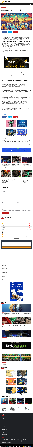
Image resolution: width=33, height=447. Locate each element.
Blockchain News (4, 268)
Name (3, 202)
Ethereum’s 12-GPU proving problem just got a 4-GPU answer (16, 179)
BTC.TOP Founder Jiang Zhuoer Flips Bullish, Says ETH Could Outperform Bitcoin (16, 313)
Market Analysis (4, 272)
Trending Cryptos (4, 7)
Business (3, 269)
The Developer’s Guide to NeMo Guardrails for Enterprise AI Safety (14, 350)
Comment (4, 191)
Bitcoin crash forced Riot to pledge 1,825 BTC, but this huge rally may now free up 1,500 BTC (16, 326)
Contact (3, 421)
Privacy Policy (4, 426)
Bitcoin (5, 138)
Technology (3, 276)
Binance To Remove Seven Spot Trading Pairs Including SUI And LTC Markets (27, 165)
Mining (3, 273)
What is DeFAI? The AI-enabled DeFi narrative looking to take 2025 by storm (9, 142)
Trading (3, 418)
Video (3, 279)
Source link (4, 114)
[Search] (30, 4)
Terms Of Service (4, 434)
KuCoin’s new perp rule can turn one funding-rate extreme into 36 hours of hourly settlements (26, 180)
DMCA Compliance (4, 431)
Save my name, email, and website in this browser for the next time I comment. (16, 210)
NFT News (3, 275)
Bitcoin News (13, 439)
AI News (3, 264)
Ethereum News (4, 271)
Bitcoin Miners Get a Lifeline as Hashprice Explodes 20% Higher (13, 363)
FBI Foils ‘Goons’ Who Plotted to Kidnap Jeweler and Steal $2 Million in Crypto (24, 142)
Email (18, 202)
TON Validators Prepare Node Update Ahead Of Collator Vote (6, 165)
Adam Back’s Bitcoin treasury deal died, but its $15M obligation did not (16, 165)
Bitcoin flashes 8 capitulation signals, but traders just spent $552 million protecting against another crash (6, 180)
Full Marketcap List (16, 238)
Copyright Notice (4, 429)
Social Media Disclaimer (5, 432)
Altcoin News (4, 265)
